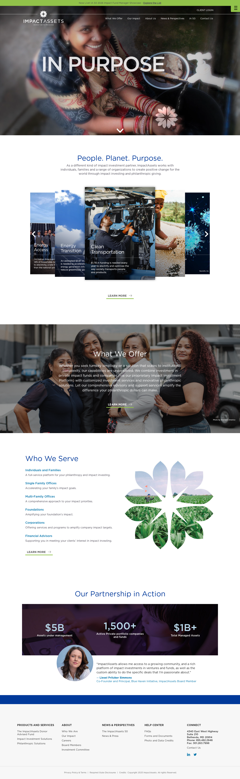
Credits (122, 772)
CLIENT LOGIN (205, 10)
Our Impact (133, 18)
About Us (150, 18)
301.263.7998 (201, 743)
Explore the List (152, 3)
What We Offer (113, 18)
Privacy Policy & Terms (75, 772)
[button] (206, 234)
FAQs (147, 731)
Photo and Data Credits (158, 740)
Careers (66, 740)
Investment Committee (75, 749)
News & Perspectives (172, 18)
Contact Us (206, 18)
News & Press (110, 736)
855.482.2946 (204, 740)
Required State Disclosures (103, 772)
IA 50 (192, 18)
